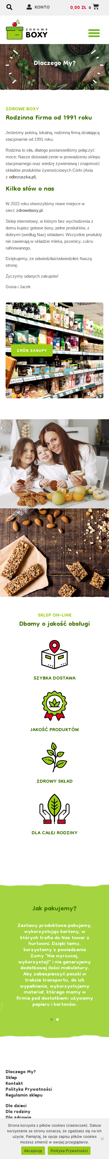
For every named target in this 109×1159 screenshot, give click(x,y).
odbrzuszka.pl (22, 176)
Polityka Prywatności (69, 1150)
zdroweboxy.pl (29, 210)
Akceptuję (33, 1150)
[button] (94, 33)
